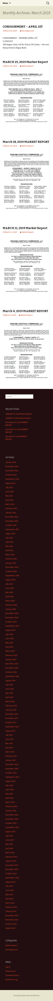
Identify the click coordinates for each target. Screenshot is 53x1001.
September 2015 (12, 827)
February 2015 (11, 856)
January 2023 (10, 462)
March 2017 (10, 752)
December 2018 (11, 663)
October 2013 (11, 924)
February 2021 (11, 558)
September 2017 (12, 726)
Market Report (28, 66)
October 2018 (11, 672)
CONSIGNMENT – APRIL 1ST (23, 26)
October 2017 (11, 722)
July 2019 (9, 634)
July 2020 (9, 584)
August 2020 (10, 579)
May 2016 (9, 794)
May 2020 (9, 592)
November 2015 (11, 819)
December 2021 (11, 517)
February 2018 (11, 705)
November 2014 (11, 869)
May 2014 (9, 894)
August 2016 (10, 781)
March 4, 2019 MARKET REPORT (25, 311)
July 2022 (9, 487)
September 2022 (12, 479)
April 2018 (9, 697)
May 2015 (9, 844)
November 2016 (11, 768)
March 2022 (10, 504)
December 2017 (11, 714)
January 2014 (10, 911)
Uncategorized (28, 31)
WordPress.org (11, 979)
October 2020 (11, 571)
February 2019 (11, 655)
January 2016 (10, 810)
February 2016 (11, 806)
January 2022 (10, 512)
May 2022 (9, 496)
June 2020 (9, 588)
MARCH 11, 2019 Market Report (25, 228)
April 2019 (9, 647)
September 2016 (12, 777)
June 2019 (9, 638)
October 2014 (11, 873)
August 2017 (10, 731)
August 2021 (10, 533)
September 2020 (12, 575)
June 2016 (9, 789)
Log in (7, 967)
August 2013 (10, 928)
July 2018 (9, 684)
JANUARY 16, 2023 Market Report (18, 414)
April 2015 (9, 848)
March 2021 (10, 554)
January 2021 (10, 563)
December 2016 (11, 764)
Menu (5, 3)
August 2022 (10, 483)
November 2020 (11, 567)
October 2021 (11, 525)
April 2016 (9, 798)
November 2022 (11, 470)
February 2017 (11, 756)
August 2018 (10, 680)
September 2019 (12, 626)
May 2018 (9, 693)
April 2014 (9, 898)
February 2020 (11, 605)
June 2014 (9, 890)
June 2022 (9, 491)
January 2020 (10, 609)
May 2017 (9, 743)
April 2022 (9, 500)
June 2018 (9, 689)
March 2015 (10, 852)
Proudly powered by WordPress (26, 995)
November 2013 (11, 919)
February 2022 (11, 508)
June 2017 (9, 739)
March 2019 (10, 651)
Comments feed (12, 975)
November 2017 (11, 718)
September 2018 (12, 676)
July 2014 (9, 886)
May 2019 (9, 642)
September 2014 (12, 877)
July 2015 (9, 835)
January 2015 (10, 861)
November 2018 (11, 668)
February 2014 (11, 907)
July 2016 (9, 785)
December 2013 (11, 915)
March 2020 (10, 600)
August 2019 (10, 630)
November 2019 (11, 617)
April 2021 (9, 550)
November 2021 (11, 521)
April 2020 (9, 596)
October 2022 (11, 475)
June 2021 (9, 542)
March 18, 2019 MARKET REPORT (26, 142)
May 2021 (9, 546)
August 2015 (10, 831)
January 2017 (10, 760)
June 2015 (9, 840)
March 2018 (10, 701)
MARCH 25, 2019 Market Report (25, 62)
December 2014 (11, 865)
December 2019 (11, 613)
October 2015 (11, 823)
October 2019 (11, 621)
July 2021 (9, 538)
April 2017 (9, 747)
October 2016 (11, 773)
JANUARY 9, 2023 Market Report (18, 418)
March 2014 (10, 903)
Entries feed (10, 971)
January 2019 (10, 659)
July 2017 (9, 735)
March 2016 (10, 802)
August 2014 (10, 882)
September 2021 (12, 529)
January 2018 (10, 710)
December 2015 (11, 814)
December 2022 (11, 466)
